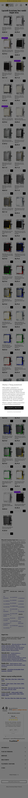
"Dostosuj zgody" (18, 400)
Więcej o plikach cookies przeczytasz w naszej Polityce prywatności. (13, 403)
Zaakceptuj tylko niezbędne (14, 411)
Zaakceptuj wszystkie (14, 408)
